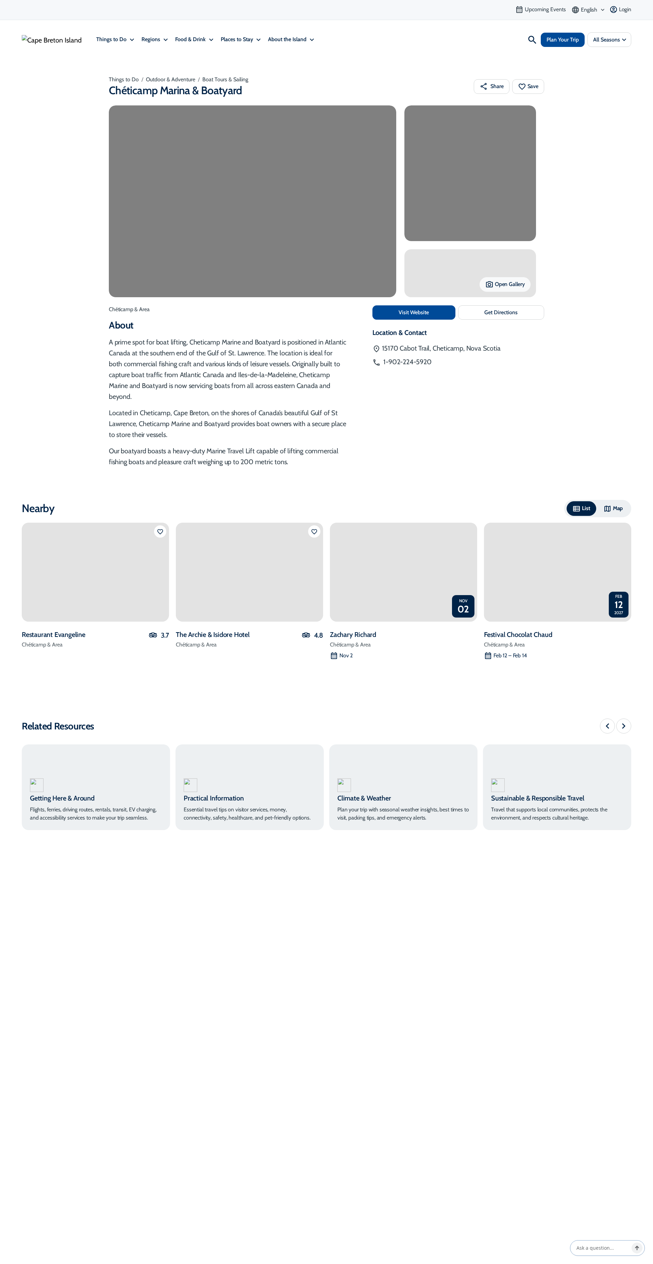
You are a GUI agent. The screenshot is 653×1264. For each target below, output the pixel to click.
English (589, 9)
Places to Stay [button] (237, 39)
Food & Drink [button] (191, 39)
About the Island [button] (288, 39)
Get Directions (514, 314)
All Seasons (606, 39)
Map (618, 508)
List (586, 508)
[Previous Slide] (607, 726)
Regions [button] (151, 39)
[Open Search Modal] (532, 40)
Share (496, 86)
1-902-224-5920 (407, 362)
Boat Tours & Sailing (225, 79)
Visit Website (427, 312)
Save (533, 86)
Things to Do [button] (112, 39)
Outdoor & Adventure (170, 79)
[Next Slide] (623, 726)
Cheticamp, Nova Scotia (441, 348)
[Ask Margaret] (637, 1248)
